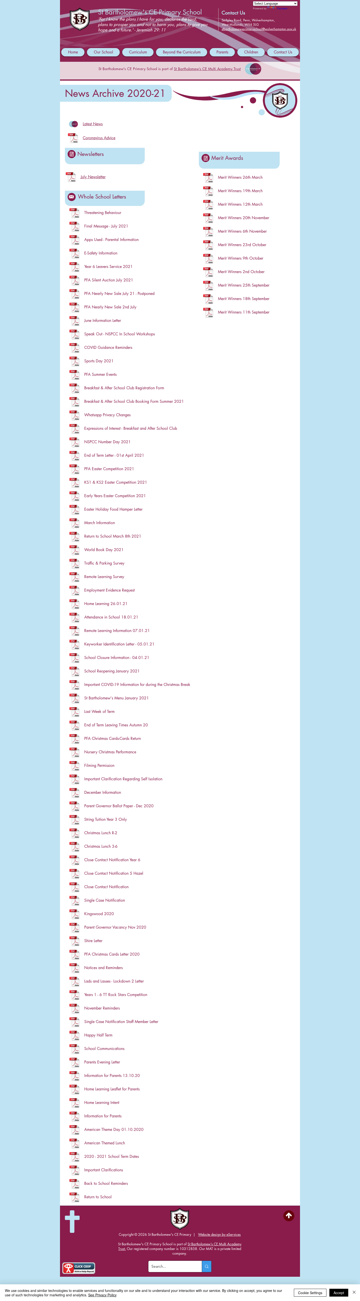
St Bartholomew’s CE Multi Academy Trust (207, 68)
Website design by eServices (219, 1234)
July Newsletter (93, 176)
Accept (339, 1292)
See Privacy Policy (102, 1294)
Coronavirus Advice (99, 137)
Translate (282, 8)
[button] (103, 52)
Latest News (93, 123)
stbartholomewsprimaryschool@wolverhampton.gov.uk (259, 29)
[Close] (354, 1292)
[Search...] (206, 1266)
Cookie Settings (310, 1292)
